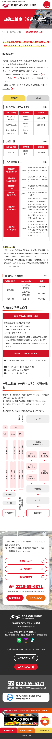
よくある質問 (26, 568)
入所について (26, 561)
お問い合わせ (26, 576)
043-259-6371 (14, 635)
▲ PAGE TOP (26, 735)
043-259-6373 (42, 635)
